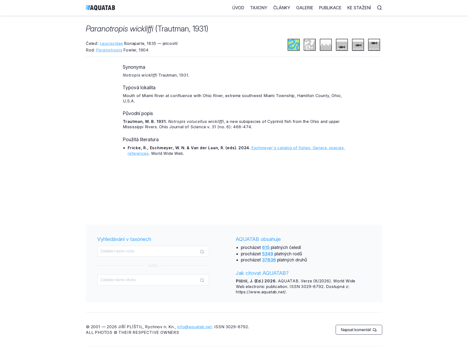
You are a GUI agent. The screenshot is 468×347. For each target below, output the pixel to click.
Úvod (238, 7)
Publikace (330, 7)
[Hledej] (202, 251)
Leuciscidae (111, 43)
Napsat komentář (356, 329)
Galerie (304, 7)
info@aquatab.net (194, 326)
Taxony (258, 7)
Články (281, 7)
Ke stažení (359, 7)
